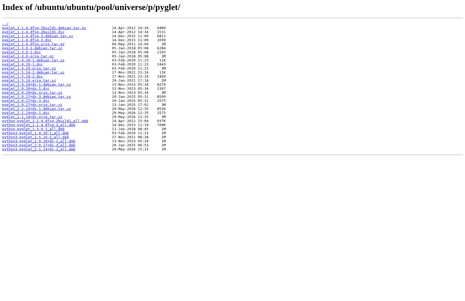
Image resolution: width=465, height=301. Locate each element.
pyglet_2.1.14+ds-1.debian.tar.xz (36, 109)
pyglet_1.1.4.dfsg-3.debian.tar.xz (37, 36)
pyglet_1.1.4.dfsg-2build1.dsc (33, 32)
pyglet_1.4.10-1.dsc (22, 64)
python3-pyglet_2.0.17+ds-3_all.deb (38, 145)
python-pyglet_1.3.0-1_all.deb (33, 129)
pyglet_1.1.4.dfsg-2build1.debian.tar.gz (44, 28)
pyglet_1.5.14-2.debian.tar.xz (33, 72)
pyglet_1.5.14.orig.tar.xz (29, 80)
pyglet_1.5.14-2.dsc (22, 76)
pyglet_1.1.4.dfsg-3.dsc (27, 40)
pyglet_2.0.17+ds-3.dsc (26, 101)
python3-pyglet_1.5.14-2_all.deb (35, 137)
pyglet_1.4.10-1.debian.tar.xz (33, 60)
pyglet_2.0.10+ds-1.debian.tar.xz (36, 84)
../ (5, 24)
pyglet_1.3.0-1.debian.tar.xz (32, 48)
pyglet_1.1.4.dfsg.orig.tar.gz (33, 44)
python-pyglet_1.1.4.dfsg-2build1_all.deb (45, 121)
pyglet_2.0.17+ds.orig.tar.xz (32, 105)
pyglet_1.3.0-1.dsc (21, 52)
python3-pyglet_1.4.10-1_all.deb (35, 133)
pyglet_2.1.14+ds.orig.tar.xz (32, 117)
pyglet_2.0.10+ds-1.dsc (26, 89)
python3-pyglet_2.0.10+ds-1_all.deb (38, 141)
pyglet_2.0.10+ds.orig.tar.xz (32, 93)
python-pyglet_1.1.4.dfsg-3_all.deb (38, 125)
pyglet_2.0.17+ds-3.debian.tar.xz (36, 97)
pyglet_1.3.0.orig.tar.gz (28, 56)
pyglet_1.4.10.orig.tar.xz (29, 68)
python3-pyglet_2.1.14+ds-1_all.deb (38, 149)
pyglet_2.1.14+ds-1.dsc (26, 113)
